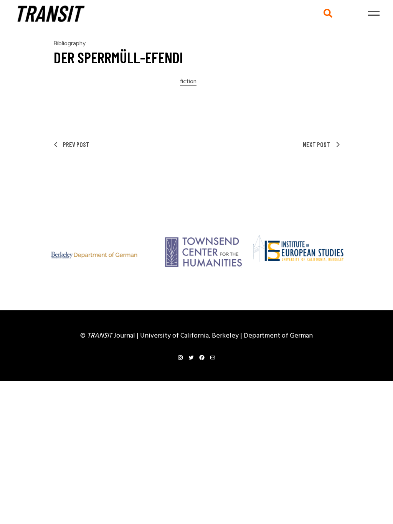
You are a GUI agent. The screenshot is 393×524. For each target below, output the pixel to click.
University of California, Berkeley (190, 335)
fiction (188, 82)
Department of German (278, 335)
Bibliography (70, 44)
